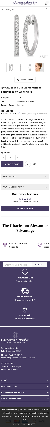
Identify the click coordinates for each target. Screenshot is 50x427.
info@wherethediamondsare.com (21, 358)
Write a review (25, 208)
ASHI (19, 97)
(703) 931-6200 (15, 355)
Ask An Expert (27, 79)
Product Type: (7, 105)
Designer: (5, 97)
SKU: (3, 101)
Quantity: (5, 152)
